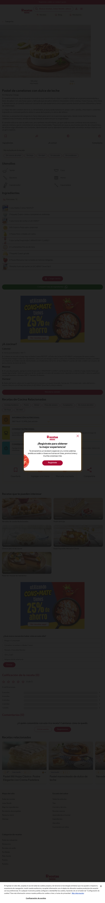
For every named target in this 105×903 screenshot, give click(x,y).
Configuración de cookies (36, 898)
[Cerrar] (101, 886)
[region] (52, 892)
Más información (78, 893)
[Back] (77, 436)
